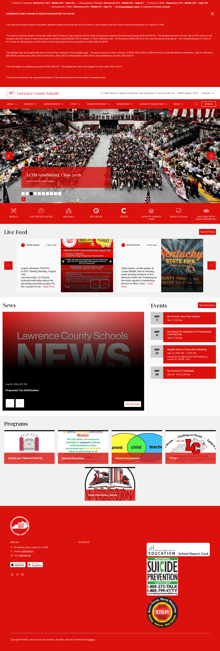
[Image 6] (43, 193)
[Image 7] (47, 193)
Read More (49, 286)
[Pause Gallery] (24, 199)
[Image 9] (55, 193)
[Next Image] (211, 156)
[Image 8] (51, 193)
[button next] (104, 284)
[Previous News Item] (10, 403)
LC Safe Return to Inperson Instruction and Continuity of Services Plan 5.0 (138, 93)
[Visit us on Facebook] (17, 575)
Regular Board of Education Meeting (186, 349)
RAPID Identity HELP (188, 93)
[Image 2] (27, 193)
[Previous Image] (9, 156)
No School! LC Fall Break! (180, 370)
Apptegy (91, 639)
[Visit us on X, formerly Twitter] (12, 575)
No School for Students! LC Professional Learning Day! (189, 333)
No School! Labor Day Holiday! (183, 316)
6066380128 (25, 555)
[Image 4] (35, 193)
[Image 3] (31, 193)
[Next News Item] (20, 403)
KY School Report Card (127, 6)
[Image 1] (23, 193)
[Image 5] (39, 193)
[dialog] (29, 447)
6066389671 (28, 551)
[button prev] (8, 265)
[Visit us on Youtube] (22, 575)
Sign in (209, 104)
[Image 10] (59, 193)
